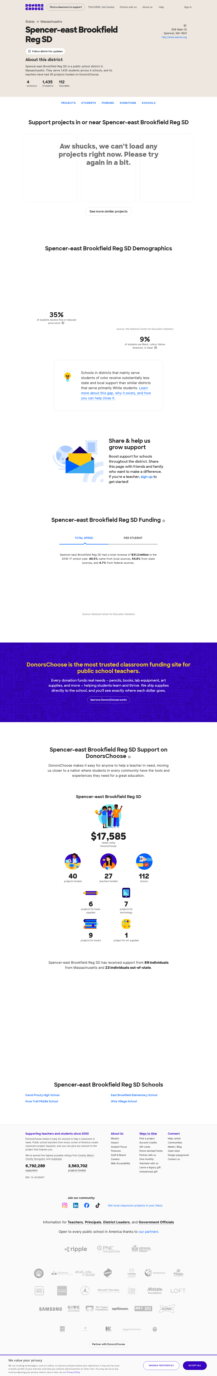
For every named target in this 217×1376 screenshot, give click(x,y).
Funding (108, 102)
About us (147, 7)
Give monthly (146, 1159)
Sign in (188, 7)
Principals (93, 1222)
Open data (174, 1150)
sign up (147, 477)
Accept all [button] (195, 1365)
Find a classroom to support (66, 7)
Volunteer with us (148, 1163)
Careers (115, 1159)
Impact (115, 1142)
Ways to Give (148, 1133)
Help (161, 7)
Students (88, 102)
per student (133, 538)
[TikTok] (98, 1205)
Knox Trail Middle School (41, 1101)
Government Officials (156, 1222)
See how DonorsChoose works (108, 699)
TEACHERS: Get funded (101, 7)
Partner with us (128, 7)
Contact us (174, 1159)
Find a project (147, 1138)
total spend (84, 538)
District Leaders (116, 1222)
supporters (35, 1167)
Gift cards (144, 1146)
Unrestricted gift (148, 1171)
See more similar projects (109, 211)
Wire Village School (124, 1101)
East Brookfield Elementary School (134, 1095)
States (30, 21)
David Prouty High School (42, 1095)
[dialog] (108, 1365)
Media (171, 1146)
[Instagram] (65, 1205)
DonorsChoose (34, 7)
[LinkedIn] (76, 1205)
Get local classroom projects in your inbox (135, 1205)
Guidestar (56, 1158)
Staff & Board (118, 1155)
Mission (115, 1138)
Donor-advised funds (151, 1150)
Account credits (148, 1142)
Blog (179, 1146)
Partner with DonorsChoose (108, 1344)
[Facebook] (87, 1205)
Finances (116, 1150)
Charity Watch (86, 1155)
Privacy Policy (73, 1372)
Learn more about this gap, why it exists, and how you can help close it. (116, 393)
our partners (148, 1232)
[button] (161, 1365)
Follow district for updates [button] (47, 51)
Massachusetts (51, 21)
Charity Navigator (35, 1158)
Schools (149, 102)
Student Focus (119, 1146)
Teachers (75, 1222)
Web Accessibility (120, 1163)
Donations (128, 102)
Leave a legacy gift (150, 1167)
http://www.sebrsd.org (174, 37)
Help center (174, 1138)
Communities (175, 1142)
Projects (68, 102)
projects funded (77, 1167)
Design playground (178, 1155)
